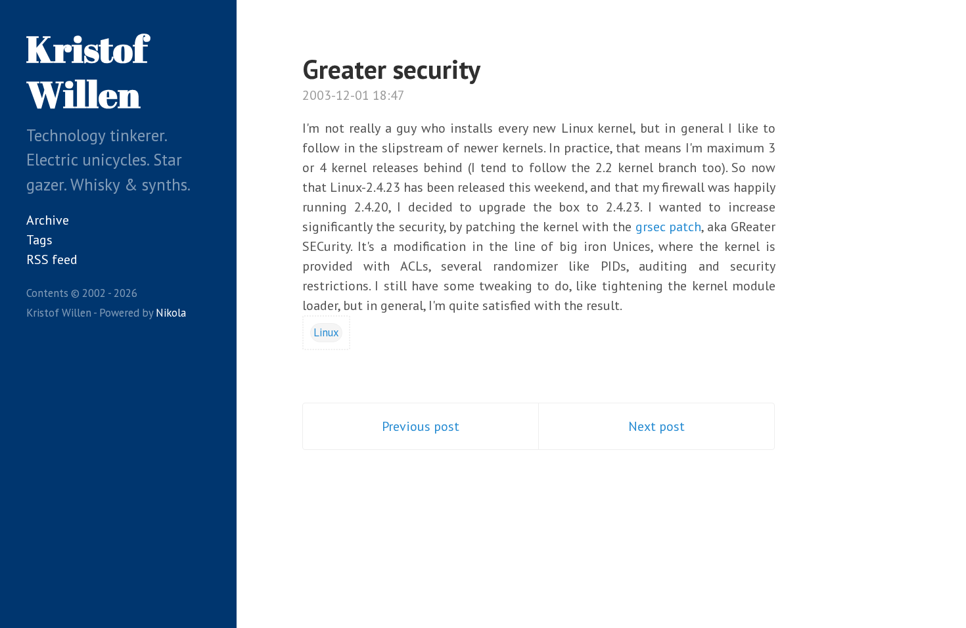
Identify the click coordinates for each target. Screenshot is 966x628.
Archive (47, 220)
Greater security (391, 69)
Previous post (420, 426)
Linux (326, 332)
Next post (656, 426)
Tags (39, 239)
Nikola (171, 312)
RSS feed (52, 259)
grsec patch (668, 226)
